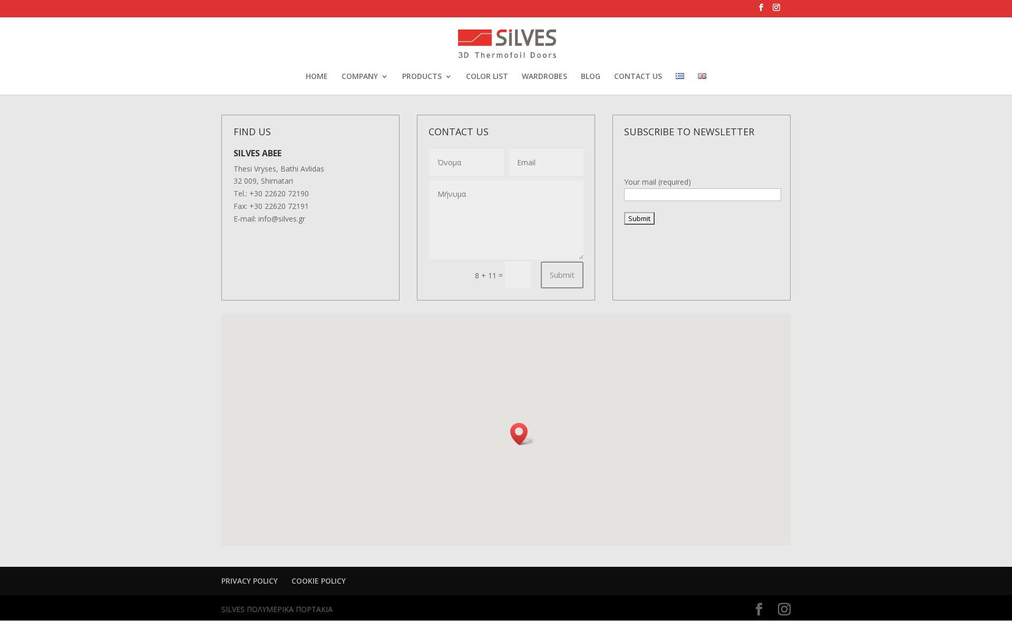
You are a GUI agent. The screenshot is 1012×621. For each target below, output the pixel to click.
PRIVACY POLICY (249, 581)
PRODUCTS (422, 77)
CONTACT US (638, 77)
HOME (317, 77)
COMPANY (360, 77)
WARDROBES (544, 77)
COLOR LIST (487, 77)
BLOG (590, 77)
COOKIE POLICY (318, 581)
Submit (562, 274)
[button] (522, 434)
